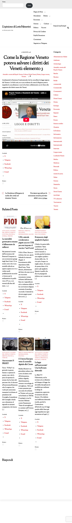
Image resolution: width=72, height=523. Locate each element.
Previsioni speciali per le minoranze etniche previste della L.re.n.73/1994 (37, 195)
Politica (36, 28)
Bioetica (21, 231)
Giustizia (22, 232)
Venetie (24, 77)
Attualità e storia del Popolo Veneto (13, 74)
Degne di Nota (38, 12)
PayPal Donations (39, 35)
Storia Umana (58, 192)
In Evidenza (57, 131)
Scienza (36, 24)
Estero (55, 116)
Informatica (57, 134)
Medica (56, 159)
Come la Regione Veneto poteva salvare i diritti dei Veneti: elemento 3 (26, 63)
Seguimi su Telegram (40, 43)
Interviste (56, 149)
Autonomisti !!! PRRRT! (8, 362)
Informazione (23, 234)
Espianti (56, 113)
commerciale (57, 84)
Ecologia (56, 106)
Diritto (45, 16)
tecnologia (57, 195)
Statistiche (57, 185)
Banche (56, 74)
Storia (4, 236)
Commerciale (58, 88)
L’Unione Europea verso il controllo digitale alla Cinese (26, 362)
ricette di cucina (58, 174)
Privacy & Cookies (40, 32)
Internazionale (58, 142)
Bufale (55, 81)
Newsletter (37, 16)
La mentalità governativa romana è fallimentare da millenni (9, 243)
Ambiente (57, 60)
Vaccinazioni (57, 202)
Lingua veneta (45, 74)
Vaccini (43, 28)
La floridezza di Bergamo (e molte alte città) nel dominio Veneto (14, 195)
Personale (44, 358)
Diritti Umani (32, 74)
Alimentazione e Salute (60, 57)
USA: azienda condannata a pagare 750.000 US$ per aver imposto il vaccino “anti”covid (26, 243)
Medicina (56, 163)
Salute (37, 234)
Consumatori (58, 91)
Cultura (46, 24)
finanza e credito (58, 124)
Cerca (3, 2)
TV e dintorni (58, 199)
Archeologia (57, 64)
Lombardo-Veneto (59, 156)
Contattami (37, 39)
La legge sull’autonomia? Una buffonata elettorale (41, 366)
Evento (56, 120)
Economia (37, 20)
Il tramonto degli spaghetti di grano (42, 238)
